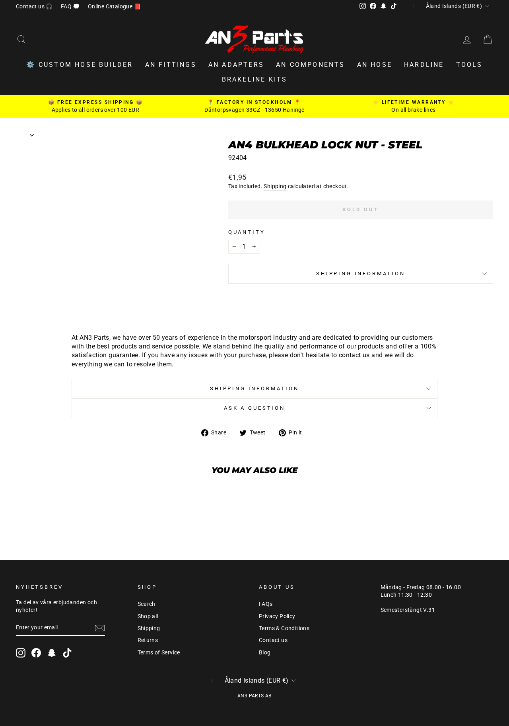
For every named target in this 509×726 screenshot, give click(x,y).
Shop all (148, 616)
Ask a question (254, 408)
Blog (265, 652)
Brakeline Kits (255, 79)
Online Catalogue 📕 (114, 6)
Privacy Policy (277, 616)
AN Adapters (236, 64)
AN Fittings (170, 64)
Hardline (424, 64)
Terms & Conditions (284, 628)
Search (146, 604)
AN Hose (374, 64)
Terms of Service (159, 652)
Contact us (273, 640)
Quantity (246, 232)
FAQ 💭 (70, 6)
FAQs (266, 604)
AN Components (310, 64)
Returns (148, 640)
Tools (469, 64)
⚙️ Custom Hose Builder (79, 64)
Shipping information (360, 273)
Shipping (275, 186)
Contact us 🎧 (34, 6)
